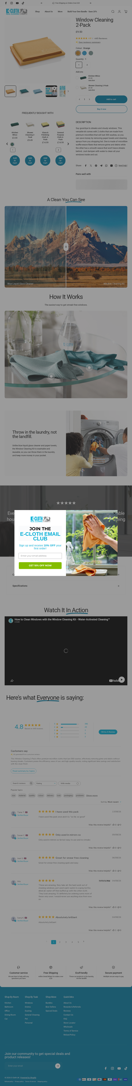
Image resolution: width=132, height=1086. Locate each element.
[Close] (114, 513)
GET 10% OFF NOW (40, 565)
